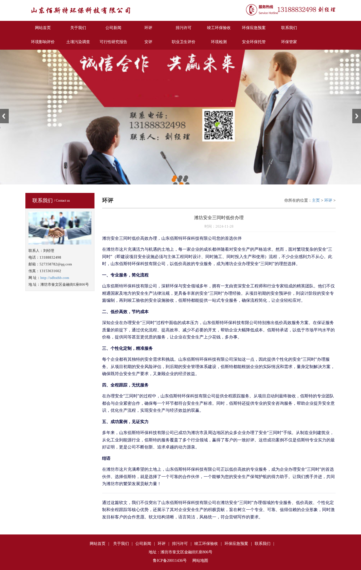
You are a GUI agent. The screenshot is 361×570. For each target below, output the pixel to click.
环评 (148, 28)
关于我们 (78, 28)
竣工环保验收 (219, 28)
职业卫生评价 (183, 42)
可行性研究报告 (113, 42)
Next (356, 116)
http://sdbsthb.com (54, 278)
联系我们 (289, 28)
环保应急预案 (254, 28)
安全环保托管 (254, 42)
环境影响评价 (43, 42)
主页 (316, 200)
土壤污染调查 (78, 42)
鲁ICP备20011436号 (170, 560)
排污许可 (183, 28)
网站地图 (200, 560)
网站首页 (43, 28)
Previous (4, 116)
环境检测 (219, 42)
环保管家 (289, 42)
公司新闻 (113, 28)
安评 (148, 42)
